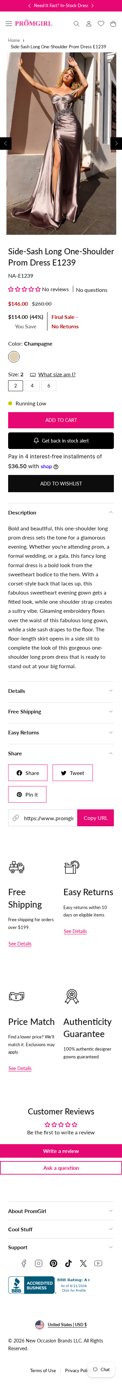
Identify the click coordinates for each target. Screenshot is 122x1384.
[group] (61, 143)
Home (14, 40)
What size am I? (57, 374)
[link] (89, 24)
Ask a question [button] (61, 1167)
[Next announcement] (92, 6)
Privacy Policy (78, 1370)
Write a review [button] (61, 1151)
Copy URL (96, 817)
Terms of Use (43, 1370)
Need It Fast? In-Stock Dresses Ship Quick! (75, 5)
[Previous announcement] (29, 6)
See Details (20, 944)
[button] (9, 24)
